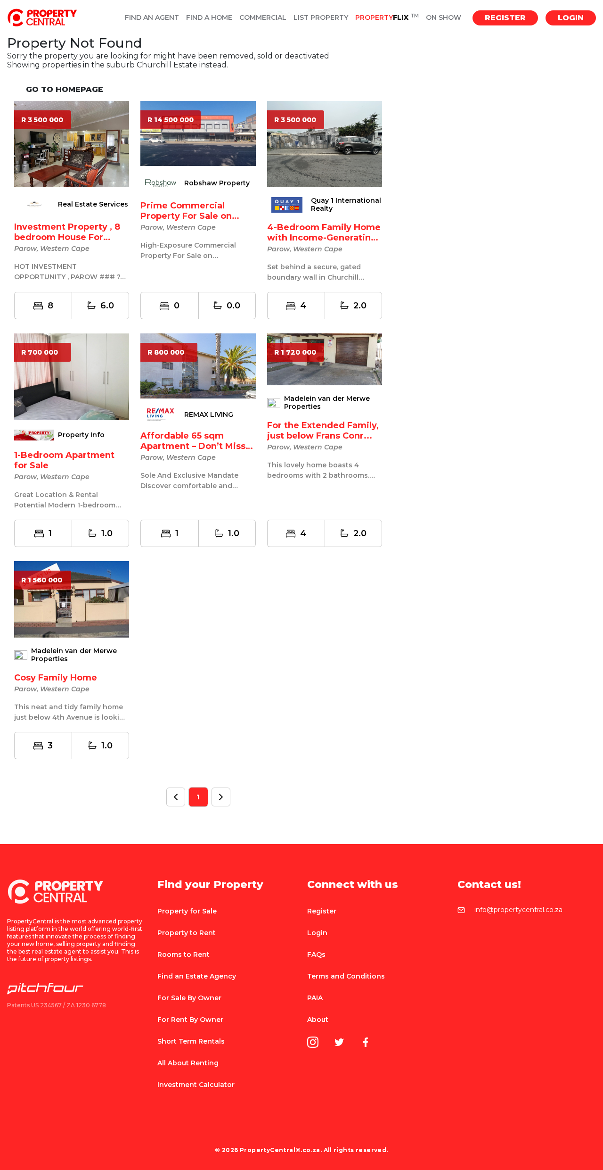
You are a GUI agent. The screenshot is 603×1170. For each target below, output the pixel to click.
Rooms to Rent (183, 954)
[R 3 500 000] (71, 143)
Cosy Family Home (55, 677)
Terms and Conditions (346, 976)
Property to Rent (186, 933)
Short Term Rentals (191, 1041)
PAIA (315, 998)
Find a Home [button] (209, 18)
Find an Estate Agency (196, 976)
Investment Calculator (196, 1084)
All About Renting (188, 1063)
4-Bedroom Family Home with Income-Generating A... (324, 237)
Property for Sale (187, 911)
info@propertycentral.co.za (518, 910)
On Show (443, 18)
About (317, 1019)
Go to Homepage (64, 89)
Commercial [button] (262, 18)
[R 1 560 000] (71, 598)
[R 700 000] (71, 376)
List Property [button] (320, 18)
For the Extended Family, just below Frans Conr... (323, 430)
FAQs (316, 954)
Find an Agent (152, 18)
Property (387, 18)
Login (571, 17)
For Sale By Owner (189, 998)
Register (505, 17)
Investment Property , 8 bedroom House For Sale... (67, 237)
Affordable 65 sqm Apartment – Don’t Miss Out (192, 446)
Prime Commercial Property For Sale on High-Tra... (186, 216)
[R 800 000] (197, 365)
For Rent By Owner (190, 1019)
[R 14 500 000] (197, 132)
